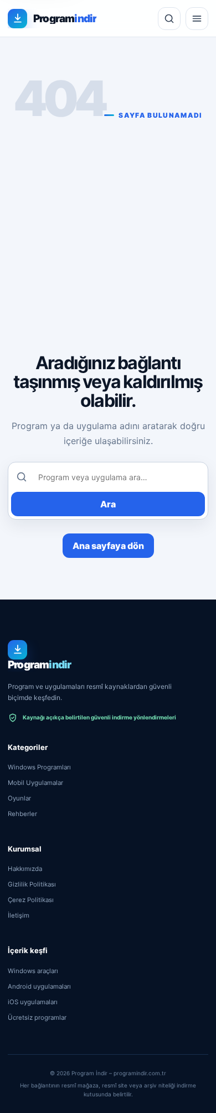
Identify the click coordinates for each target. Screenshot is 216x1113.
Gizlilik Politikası (32, 884)
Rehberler (22, 814)
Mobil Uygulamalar (35, 783)
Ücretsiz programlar (37, 1017)
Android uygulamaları (39, 986)
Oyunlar (19, 798)
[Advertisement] (108, 233)
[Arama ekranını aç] (169, 18)
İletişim (18, 915)
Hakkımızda (25, 869)
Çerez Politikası (31, 900)
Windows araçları (33, 971)
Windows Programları (39, 767)
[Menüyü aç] (197, 18)
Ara (108, 504)
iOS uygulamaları (33, 1002)
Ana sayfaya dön (108, 545)
